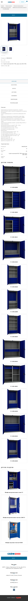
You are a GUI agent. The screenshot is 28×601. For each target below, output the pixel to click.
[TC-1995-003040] (14, 275)
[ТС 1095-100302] (14, 374)
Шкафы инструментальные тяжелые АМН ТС (14, 517)
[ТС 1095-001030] (14, 424)
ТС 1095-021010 (14, 262)
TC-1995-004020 (14, 336)
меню (13, 15)
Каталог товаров (9, 5)
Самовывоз (14, 95)
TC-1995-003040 (14, 286)
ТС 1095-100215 (14, 237)
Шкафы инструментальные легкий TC (20, 7)
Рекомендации (14, 102)
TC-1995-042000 (14, 311)
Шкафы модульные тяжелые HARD (14, 542)
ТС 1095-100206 (14, 212)
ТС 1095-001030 (14, 436)
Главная (2, 5)
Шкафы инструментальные (6, 7)
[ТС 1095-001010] (14, 349)
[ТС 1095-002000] (14, 175)
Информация (14, 99)
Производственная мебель (18, 5)
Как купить (14, 84)
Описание (14, 81)
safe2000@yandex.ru (14, 582)
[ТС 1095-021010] (14, 250)
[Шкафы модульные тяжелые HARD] (14, 530)
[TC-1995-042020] (14, 449)
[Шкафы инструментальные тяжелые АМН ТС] (14, 505)
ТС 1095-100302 (14, 386)
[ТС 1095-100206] (14, 200)
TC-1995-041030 (14, 411)
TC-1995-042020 (14, 461)
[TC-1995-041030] (14, 399)
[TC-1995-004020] (14, 324)
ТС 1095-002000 (14, 187)
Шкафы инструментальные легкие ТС (14, 492)
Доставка (14, 92)
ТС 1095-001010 (14, 361)
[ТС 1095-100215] (14, 225)
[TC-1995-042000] (14, 300)
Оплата (14, 88)
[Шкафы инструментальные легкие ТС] (14, 480)
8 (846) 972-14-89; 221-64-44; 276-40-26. (14, 575)
